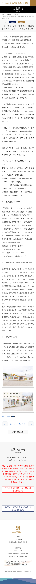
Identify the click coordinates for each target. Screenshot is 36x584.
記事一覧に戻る (18, 432)
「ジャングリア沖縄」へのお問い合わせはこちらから (18, 489)
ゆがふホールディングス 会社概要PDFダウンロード (19, 563)
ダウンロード (13, 416)
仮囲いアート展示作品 (6, 416)
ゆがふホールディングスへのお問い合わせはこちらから (18, 508)
